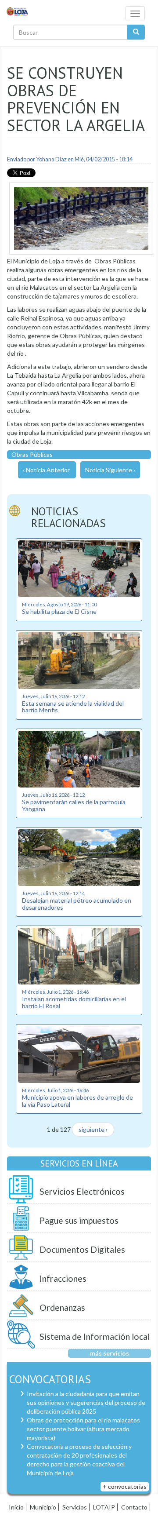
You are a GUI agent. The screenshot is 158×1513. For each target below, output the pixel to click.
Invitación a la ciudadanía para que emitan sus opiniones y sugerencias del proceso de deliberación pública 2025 (86, 1402)
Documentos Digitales (82, 1249)
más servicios (109, 1353)
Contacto (134, 1507)
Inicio (16, 1507)
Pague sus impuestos (79, 1220)
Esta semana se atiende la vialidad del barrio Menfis (73, 707)
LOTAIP (104, 1507)
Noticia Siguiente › (110, 470)
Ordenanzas (62, 1307)
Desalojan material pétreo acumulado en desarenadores (76, 904)
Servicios (74, 1507)
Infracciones (63, 1278)
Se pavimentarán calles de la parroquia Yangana (74, 805)
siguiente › (93, 1129)
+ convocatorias (125, 1486)
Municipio (43, 1507)
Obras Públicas (32, 454)
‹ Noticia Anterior (46, 470)
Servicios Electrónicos (82, 1191)
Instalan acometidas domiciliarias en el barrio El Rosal (74, 1002)
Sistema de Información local (95, 1336)
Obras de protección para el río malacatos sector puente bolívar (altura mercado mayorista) (83, 1428)
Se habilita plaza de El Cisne (59, 611)
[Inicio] (18, 10)
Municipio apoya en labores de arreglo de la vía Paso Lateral (77, 1101)
